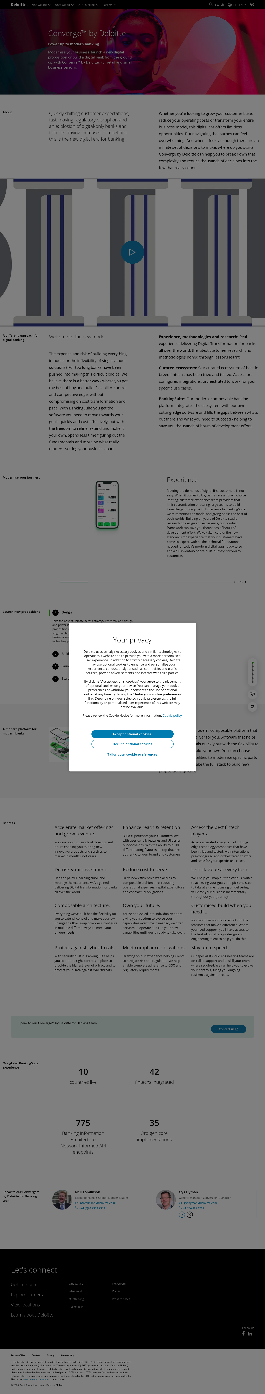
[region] (132, 697)
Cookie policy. (172, 715)
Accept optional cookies (132, 734)
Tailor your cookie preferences (132, 754)
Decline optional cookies (132, 744)
